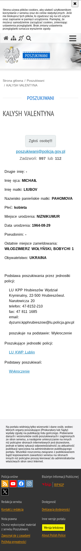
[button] (72, 38)
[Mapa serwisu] (13, 38)
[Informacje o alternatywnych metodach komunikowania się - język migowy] (21, 38)
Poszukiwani (35, 80)
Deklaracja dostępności (56, 509)
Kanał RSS (5, 483)
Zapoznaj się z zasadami (15, 535)
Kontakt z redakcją (12, 509)
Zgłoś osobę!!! (40, 141)
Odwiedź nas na (13, 483)
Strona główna (13, 80)
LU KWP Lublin (22, 352)
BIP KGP (59, 484)
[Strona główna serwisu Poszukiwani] (6, 38)
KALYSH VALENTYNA (21, 85)
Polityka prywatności (13, 541)
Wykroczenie (19, 371)
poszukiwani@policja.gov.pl (40, 151)
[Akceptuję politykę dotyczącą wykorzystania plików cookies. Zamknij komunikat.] (75, 3)
